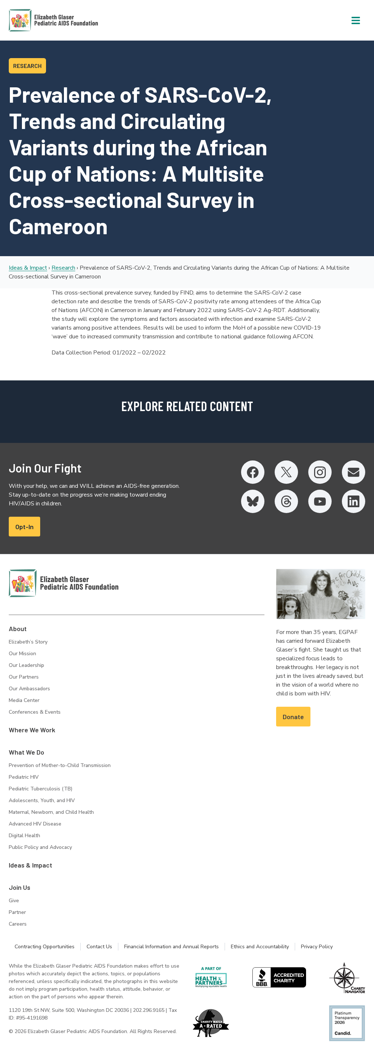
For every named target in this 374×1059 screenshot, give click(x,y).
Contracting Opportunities (45, 946)
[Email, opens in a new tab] (353, 472)
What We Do (26, 752)
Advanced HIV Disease (35, 823)
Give (14, 900)
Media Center (24, 700)
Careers (18, 924)
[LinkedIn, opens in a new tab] (353, 501)
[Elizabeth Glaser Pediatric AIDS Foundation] (63, 583)
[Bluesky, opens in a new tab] (252, 501)
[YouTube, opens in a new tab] (320, 501)
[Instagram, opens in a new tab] (320, 472)
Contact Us (99, 946)
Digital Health (24, 835)
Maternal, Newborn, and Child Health (51, 812)
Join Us (19, 887)
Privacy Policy (317, 946)
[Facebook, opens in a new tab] (252, 472)
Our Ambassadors (29, 688)
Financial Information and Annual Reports (171, 946)
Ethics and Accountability (260, 946)
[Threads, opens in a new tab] (286, 501)
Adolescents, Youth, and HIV (42, 800)
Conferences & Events (35, 712)
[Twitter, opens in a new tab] (286, 472)
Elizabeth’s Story (28, 641)
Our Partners (24, 676)
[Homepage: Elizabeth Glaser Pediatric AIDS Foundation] (34, 20)
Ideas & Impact (28, 268)
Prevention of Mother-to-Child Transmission (60, 765)
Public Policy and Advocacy (40, 847)
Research (63, 268)
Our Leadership (26, 665)
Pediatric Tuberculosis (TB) (40, 788)
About (18, 629)
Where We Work (32, 730)
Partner (17, 912)
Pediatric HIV (24, 777)
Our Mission (22, 653)
